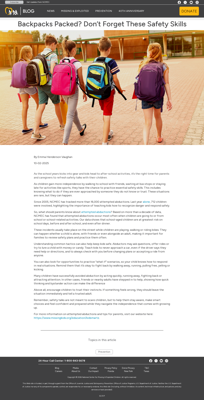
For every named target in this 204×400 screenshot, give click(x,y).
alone (146, 202)
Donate (189, 11)
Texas (146, 371)
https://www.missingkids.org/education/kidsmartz (66, 318)
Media (76, 368)
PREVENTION (103, 10)
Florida (111, 371)
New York (128, 371)
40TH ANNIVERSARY (131, 10)
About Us (76, 371)
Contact (93, 368)
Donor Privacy (128, 368)
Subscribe (14, 2)
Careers (58, 371)
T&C (147, 368)
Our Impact (93, 371)
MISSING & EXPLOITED (75, 10)
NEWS (51, 10)
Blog (57, 368)
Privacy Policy (111, 368)
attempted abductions (96, 212)
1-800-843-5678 (75, 360)
